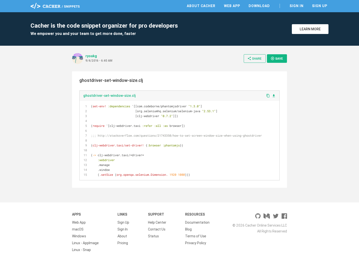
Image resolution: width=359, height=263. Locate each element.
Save (277, 58)
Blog (188, 229)
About (122, 236)
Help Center (157, 222)
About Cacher (201, 6)
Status (153, 236)
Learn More (310, 29)
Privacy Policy (195, 243)
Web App (232, 6)
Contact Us (156, 229)
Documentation (197, 222)
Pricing (122, 243)
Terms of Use (195, 236)
